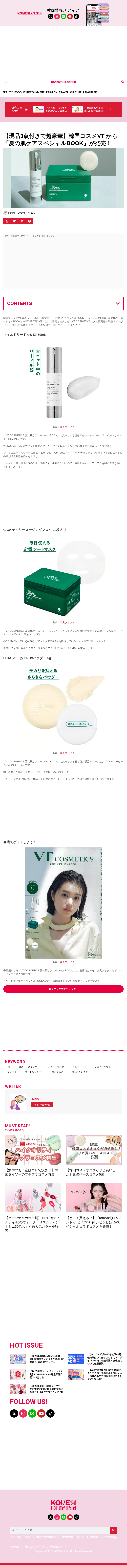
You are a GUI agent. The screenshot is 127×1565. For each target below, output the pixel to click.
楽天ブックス (67, 427)
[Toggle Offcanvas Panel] (6, 82)
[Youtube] (70, 16)
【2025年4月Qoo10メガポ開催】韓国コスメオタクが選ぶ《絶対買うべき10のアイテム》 (47, 1359)
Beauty (7, 92)
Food (18, 92)
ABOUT (15, 1547)
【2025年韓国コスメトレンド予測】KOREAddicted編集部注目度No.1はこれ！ (46, 1374)
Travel (63, 92)
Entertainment (33, 92)
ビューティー (79, 1067)
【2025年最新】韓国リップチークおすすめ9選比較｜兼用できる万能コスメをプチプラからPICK (46, 1389)
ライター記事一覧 (42, 1105)
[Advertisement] (63, 51)
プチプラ (12, 1071)
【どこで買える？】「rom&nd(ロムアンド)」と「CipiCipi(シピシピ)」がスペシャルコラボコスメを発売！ (94, 1222)
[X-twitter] (14, 1413)
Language (90, 92)
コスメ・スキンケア (29, 1067)
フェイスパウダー (103, 1067)
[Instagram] (57, 16)
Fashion (51, 92)
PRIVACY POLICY (34, 1547)
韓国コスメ (57, 1071)
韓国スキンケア (80, 1071)
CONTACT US (58, 1547)
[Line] (63, 16)
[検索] (113, 1530)
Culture (76, 92)
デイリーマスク (56, 1067)
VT (8, 1067)
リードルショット (34, 1071)
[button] (122, 82)
